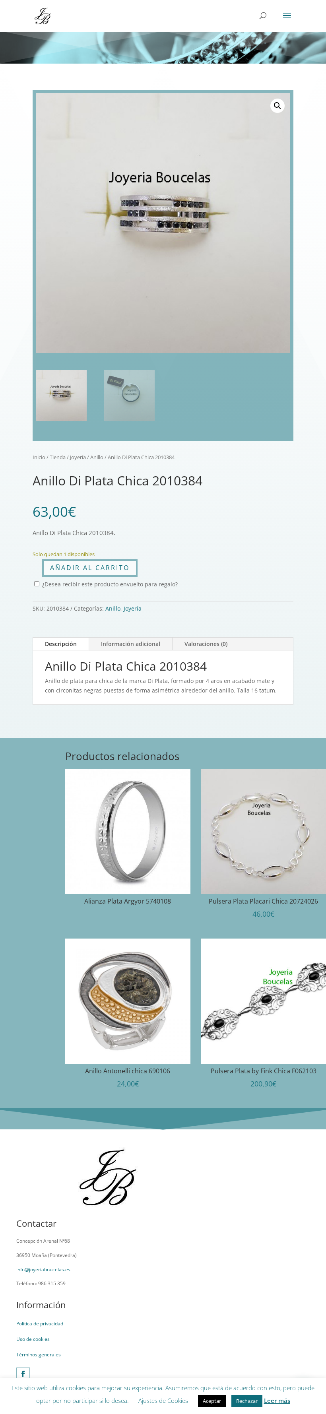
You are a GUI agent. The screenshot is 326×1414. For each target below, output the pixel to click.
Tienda (58, 457)
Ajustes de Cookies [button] (163, 1400)
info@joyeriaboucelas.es (43, 1269)
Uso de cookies (33, 1339)
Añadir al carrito (90, 567)
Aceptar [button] (212, 1400)
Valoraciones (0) (205, 644)
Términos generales (38, 1354)
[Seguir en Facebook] (23, 1374)
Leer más (277, 1400)
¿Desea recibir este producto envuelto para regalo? (109, 584)
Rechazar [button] (247, 1400)
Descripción (61, 644)
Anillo (96, 457)
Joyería (78, 457)
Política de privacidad (39, 1323)
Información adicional (130, 644)
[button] (277, 106)
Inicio (39, 457)
